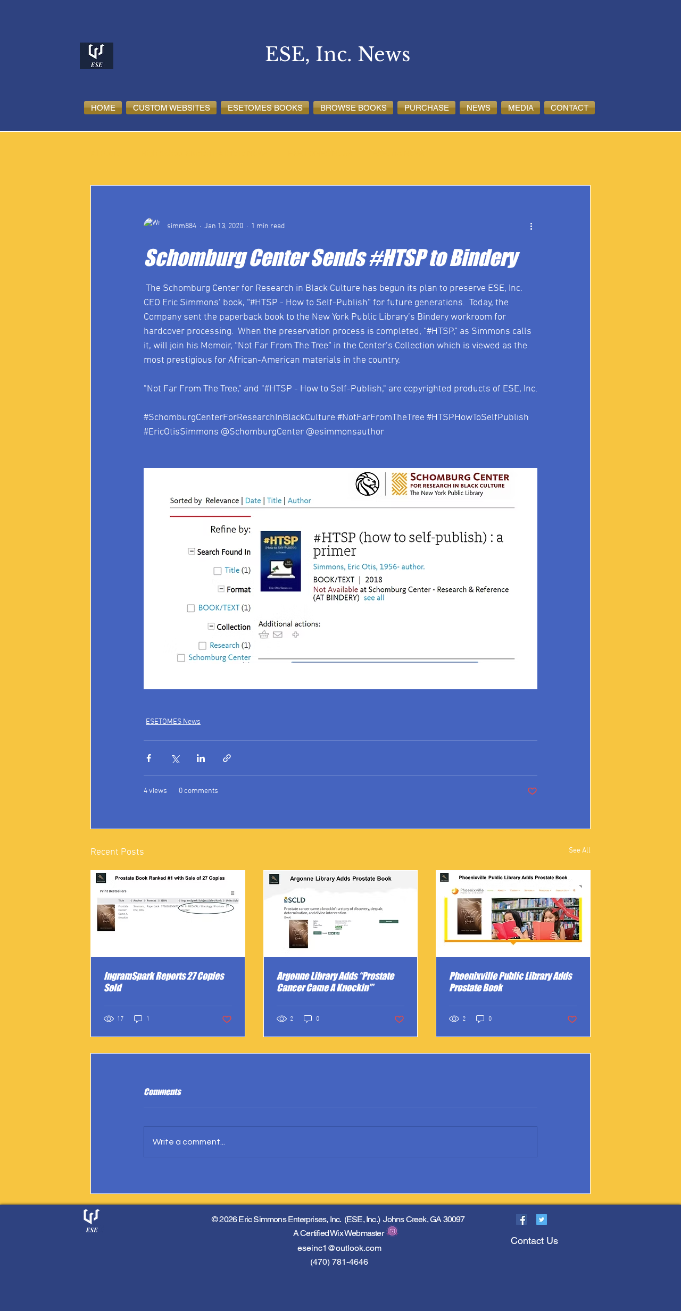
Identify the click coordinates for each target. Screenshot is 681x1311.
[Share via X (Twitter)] (175, 758)
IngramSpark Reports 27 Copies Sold (163, 981)
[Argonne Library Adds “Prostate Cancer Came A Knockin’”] (341, 914)
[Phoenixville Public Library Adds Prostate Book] (513, 914)
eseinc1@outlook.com (339, 1248)
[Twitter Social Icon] (541, 1219)
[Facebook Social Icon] (521, 1219)
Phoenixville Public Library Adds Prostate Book (510, 981)
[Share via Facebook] (149, 758)
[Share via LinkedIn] (201, 758)
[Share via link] (227, 758)
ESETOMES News (320, 153)
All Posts (105, 153)
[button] (171, 107)
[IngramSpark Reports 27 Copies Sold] (168, 914)
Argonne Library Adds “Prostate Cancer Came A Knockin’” (335, 981)
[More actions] (531, 226)
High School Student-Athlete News (204, 153)
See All (580, 850)
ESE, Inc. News (398, 153)
